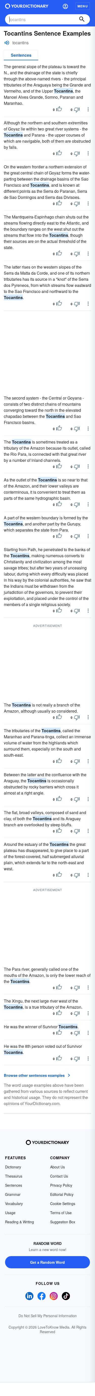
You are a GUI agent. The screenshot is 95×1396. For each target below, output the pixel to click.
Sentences (21, 55)
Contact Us (59, 1176)
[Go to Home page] (26, 6)
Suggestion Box (62, 1221)
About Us (57, 1166)
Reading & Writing (19, 1221)
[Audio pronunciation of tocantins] (7, 43)
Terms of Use (61, 1212)
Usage (10, 1212)
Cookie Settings (62, 1203)
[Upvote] (59, 109)
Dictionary (13, 1166)
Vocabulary (14, 1203)
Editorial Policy (61, 1194)
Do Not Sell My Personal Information (47, 1315)
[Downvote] (77, 109)
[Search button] (81, 19)
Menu (83, 6)
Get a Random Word (47, 1262)
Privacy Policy (61, 1185)
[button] (65, 6)
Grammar (13, 1194)
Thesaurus (13, 1176)
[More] (88, 109)
